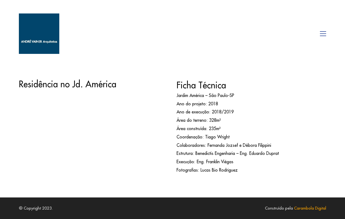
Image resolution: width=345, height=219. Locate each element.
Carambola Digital (310, 208)
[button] (323, 33)
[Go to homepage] (39, 33)
